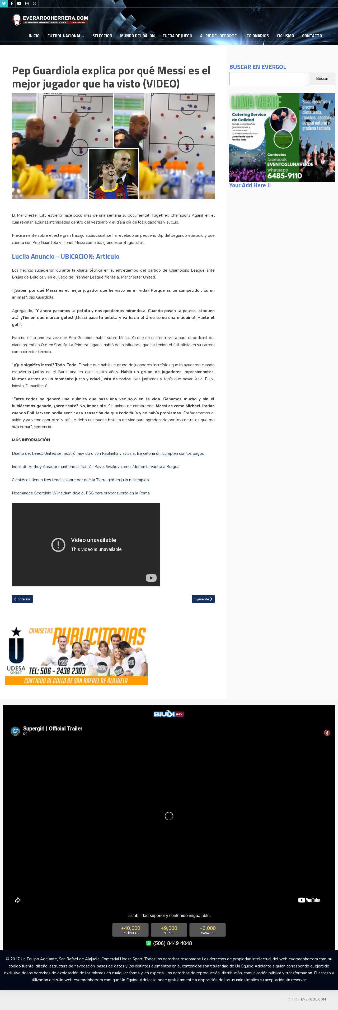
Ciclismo (285, 36)
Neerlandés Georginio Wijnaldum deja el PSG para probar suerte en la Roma (81, 493)
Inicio (34, 36)
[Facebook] (11, 3)
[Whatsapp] (34, 3)
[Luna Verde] (282, 137)
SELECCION (102, 36)
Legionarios (257, 36)
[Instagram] (27, 3)
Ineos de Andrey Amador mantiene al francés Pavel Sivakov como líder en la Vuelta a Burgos (95, 466)
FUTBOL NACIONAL (64, 36)
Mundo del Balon (137, 36)
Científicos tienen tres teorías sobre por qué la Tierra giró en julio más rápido (80, 480)
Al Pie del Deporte (218, 36)
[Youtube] (19, 3)
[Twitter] (4, 3)
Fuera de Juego (177, 36)
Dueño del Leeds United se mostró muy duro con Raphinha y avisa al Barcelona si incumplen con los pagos (108, 453)
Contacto (312, 36)
